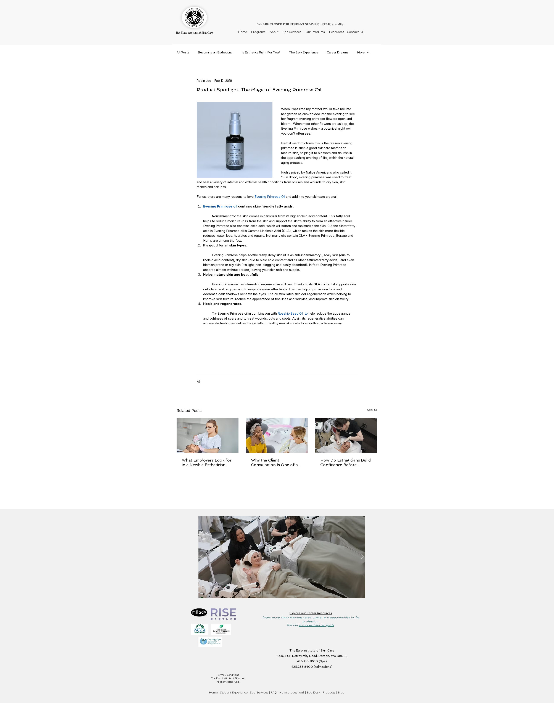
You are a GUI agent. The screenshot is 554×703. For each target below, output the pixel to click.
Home (213, 692)
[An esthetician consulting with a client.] (277, 435)
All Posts (183, 52)
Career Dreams (337, 52)
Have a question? (292, 692)
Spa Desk (313, 692)
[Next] (362, 557)
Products (328, 692)
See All (372, 410)
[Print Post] (199, 381)
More (361, 52)
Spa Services (259, 692)
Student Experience (234, 692)
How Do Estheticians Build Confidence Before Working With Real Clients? (345, 462)
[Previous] (201, 557)
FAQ (274, 692)
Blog (341, 692)
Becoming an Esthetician (215, 52)
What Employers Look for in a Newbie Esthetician (207, 462)
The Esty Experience (303, 52)
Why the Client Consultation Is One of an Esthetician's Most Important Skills (275, 462)
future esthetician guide (316, 625)
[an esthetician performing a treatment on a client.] (207, 435)
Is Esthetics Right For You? (261, 52)
